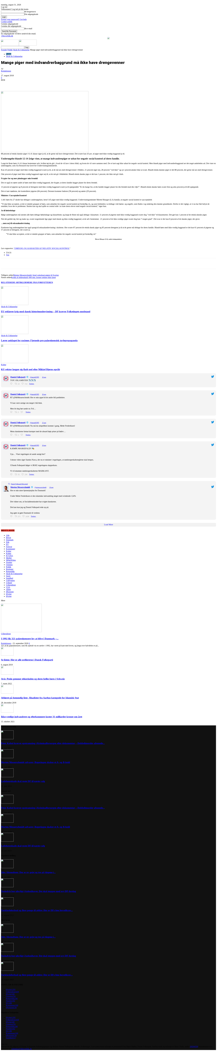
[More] (58, 83)
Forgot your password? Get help (14, 19)
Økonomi (10, 592)
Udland (9, 583)
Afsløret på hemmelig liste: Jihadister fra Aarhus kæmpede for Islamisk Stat (40, 697)
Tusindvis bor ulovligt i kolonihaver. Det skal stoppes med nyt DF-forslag (38, 891)
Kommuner (10, 549)
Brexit (8, 538)
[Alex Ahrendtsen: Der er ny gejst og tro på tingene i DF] (7, 867)
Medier (9, 558)
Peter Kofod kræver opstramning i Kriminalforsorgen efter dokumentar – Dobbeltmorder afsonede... (53, 743)
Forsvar (9, 547)
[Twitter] (31, 83)
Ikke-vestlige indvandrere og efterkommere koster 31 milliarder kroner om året (41, 716)
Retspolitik (10, 571)
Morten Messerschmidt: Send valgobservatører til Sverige (36, 275)
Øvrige (9, 594)
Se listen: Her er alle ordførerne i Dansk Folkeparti (27, 659)
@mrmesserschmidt (40, 487)
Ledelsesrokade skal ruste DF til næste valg (23, 781)
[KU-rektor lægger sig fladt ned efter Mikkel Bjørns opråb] (14, 362)
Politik (10, 50)
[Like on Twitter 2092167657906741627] (22, 434)
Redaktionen (6, 71)
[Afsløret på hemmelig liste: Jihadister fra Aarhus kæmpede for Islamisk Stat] (7, 693)
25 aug (44, 423)
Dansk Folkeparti (17, 377)
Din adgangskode (31, 14)
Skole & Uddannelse (21, 50)
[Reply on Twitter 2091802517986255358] (12, 516)
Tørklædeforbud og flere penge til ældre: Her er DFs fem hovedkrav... (37, 910)
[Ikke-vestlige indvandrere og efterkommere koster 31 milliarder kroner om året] (7, 712)
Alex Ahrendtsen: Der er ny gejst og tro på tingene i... (28, 872)
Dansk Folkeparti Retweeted (19, 484)
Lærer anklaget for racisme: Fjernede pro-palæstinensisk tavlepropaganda (39, 340)
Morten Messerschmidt (20, 487)
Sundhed (9, 578)
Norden (9, 562)
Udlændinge (11, 585)
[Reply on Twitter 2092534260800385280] (12, 412)
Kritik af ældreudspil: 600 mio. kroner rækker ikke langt (33, 277)
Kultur (3, 365)
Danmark (9, 540)
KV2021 (9, 556)
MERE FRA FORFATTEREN (39, 282)
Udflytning (10, 580)
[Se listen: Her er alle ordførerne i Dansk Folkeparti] (7, 655)
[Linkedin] (40, 83)
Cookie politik (6, 22)
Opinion (9, 565)
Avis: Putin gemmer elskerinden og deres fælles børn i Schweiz (33, 679)
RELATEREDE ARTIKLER (13, 282)
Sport (8, 576)
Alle (7, 535)
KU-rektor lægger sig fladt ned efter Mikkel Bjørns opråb (30, 369)
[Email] (49, 83)
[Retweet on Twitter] (9, 484)
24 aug (44, 445)
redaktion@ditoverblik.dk (21, 1049)
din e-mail (28, 28)
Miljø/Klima (11, 560)
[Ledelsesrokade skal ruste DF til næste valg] (7, 776)
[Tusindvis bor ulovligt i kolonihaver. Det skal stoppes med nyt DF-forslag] (7, 886)
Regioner (9, 569)
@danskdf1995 (34, 377)
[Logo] (10, 45)
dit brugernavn (30, 12)
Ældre (8, 589)
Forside (4, 50)
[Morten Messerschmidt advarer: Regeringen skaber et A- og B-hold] (7, 757)
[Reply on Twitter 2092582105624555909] (12, 383)
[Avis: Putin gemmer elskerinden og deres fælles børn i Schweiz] (7, 674)
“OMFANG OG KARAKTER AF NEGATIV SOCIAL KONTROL (41, 248)
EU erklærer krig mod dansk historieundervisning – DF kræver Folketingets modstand (45, 311)
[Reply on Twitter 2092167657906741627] (12, 434)
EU (7, 544)
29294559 (194, 1046)
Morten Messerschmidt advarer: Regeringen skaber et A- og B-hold (35, 762)
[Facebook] (22, 83)
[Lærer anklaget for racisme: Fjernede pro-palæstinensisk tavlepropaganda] (14, 333)
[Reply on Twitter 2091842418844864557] (12, 474)
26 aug (44, 377)
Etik (7, 542)
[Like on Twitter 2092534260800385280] (22, 412)
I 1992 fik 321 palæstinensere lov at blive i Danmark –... (30, 638)
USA (8, 587)
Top (7, 255)
